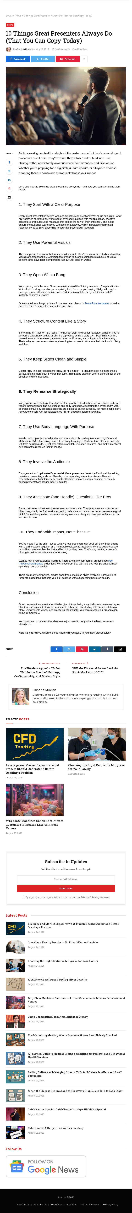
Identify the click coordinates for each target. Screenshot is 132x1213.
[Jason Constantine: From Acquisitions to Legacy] (15, 1021)
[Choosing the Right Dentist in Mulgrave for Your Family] (97, 744)
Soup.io (10, 15)
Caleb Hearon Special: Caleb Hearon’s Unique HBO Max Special (67, 1109)
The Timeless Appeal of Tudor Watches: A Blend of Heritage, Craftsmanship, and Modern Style (37, 672)
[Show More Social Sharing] (84, 59)
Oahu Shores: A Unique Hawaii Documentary (56, 1128)
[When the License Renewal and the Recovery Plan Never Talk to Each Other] (15, 1095)
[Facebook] (9, 162)
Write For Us (40, 1204)
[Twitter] (9, 171)
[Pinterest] (9, 188)
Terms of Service (89, 1204)
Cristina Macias (24, 49)
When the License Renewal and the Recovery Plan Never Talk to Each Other (75, 1091)
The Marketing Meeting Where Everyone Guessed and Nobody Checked (72, 1035)
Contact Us (23, 1204)
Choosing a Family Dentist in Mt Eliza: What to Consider (63, 942)
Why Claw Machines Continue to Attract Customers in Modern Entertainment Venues (34, 824)
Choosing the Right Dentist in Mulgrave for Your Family (96, 767)
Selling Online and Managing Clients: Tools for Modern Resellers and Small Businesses (75, 1074)
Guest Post (56, 1204)
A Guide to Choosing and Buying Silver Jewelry (57, 979)
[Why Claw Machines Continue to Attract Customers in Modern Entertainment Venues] (35, 800)
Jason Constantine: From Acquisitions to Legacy (58, 1016)
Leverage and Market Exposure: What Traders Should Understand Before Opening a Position (32, 768)
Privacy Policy (88, 897)
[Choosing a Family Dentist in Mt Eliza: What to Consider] (15, 947)
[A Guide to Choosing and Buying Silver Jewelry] (15, 984)
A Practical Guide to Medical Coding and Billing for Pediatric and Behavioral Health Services (76, 1055)
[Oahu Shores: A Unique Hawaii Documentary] (15, 1132)
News (18, 15)
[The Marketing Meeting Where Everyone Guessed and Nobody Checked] (15, 1039)
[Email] (9, 197)
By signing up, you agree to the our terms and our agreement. (67, 897)
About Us (71, 1204)
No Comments (62, 49)
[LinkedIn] (9, 179)
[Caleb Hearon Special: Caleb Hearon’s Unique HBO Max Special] (15, 1114)
